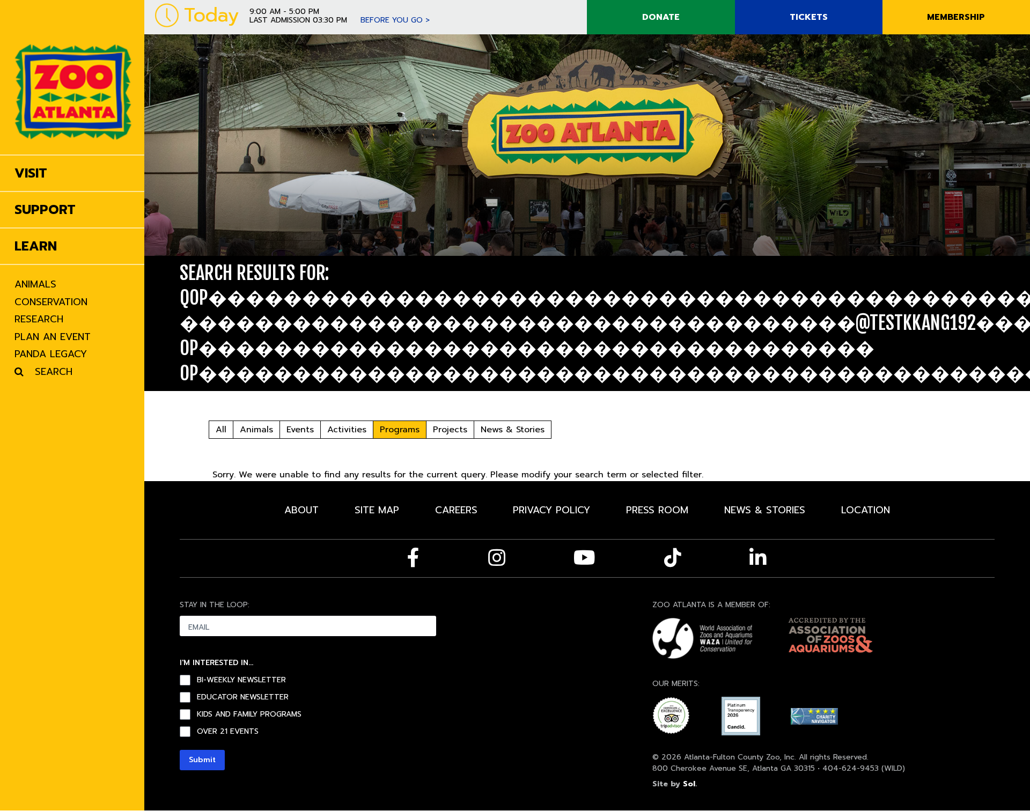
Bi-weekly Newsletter (241, 680)
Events (300, 429)
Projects (450, 429)
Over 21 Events (228, 731)
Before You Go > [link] (395, 20)
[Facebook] (413, 557)
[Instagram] (496, 557)
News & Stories (513, 429)
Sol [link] (689, 784)
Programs (400, 429)
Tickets (809, 17)
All (221, 429)
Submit (202, 759)
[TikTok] (672, 557)
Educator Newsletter (243, 697)
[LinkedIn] (758, 557)
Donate (661, 17)
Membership (956, 17)
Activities (346, 429)
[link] (73, 77)
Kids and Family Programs (249, 714)
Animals (256, 429)
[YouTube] (584, 557)
